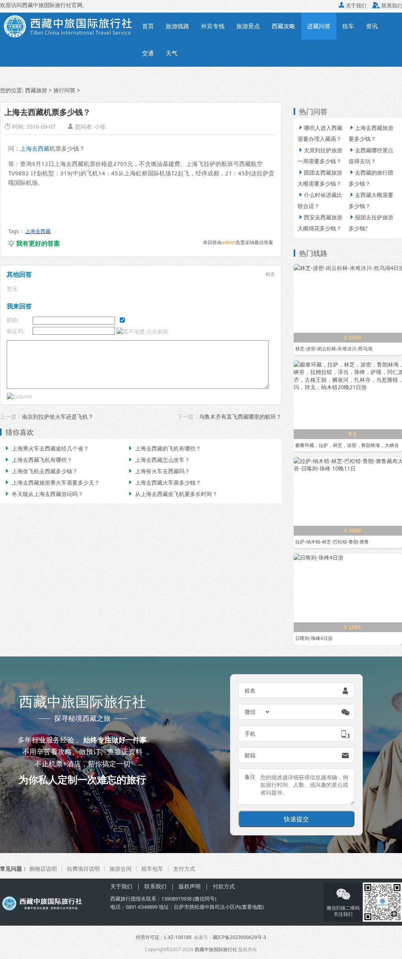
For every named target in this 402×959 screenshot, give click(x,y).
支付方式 (184, 868)
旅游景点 (248, 26)
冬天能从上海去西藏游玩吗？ (43, 494)
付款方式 (224, 886)
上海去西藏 (34, 148)
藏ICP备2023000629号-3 (239, 937)
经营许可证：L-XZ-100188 (164, 937)
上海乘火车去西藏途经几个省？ (46, 448)
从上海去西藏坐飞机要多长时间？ (172, 494)
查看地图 (252, 906)
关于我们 (352, 5)
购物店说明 (43, 868)
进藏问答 (319, 26)
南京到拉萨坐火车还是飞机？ (57, 416)
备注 (250, 776)
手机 (250, 733)
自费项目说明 (83, 868)
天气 (171, 53)
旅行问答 (64, 90)
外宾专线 (213, 26)
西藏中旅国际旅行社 (216, 949)
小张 (100, 126)
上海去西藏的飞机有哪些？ (164, 448)
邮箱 (250, 755)
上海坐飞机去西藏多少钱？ (41, 471)
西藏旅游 (36, 90)
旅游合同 (121, 868)
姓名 (250, 690)
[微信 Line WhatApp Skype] (257, 711)
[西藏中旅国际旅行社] (68, 25)
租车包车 (152, 868)
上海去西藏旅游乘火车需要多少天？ (52, 482)
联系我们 (386, 5)
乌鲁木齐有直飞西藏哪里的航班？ (240, 416)
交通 (148, 53)
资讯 (372, 26)
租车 (348, 26)
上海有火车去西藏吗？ (158, 471)
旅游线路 (177, 26)
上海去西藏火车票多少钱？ (164, 482)
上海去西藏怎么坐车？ (158, 459)
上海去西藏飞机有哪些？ (38, 459)
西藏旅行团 (123, 898)
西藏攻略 (283, 26)
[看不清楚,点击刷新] (142, 331)
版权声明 (190, 886)
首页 (148, 26)
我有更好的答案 (34, 243)
